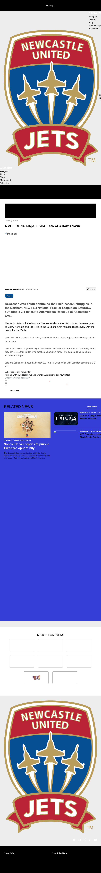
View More (92, 407)
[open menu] (2, 98)
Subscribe (14, 390)
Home (7, 221)
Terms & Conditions (59, 853)
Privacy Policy (25, 381)
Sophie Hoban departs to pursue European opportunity (26, 446)
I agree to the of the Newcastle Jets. (29, 381)
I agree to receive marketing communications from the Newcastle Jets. (37, 384)
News (15, 221)
